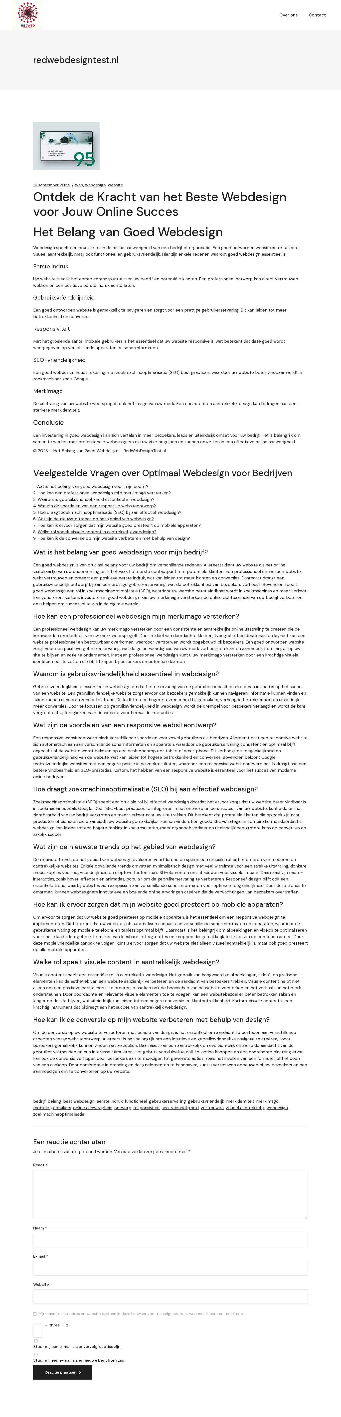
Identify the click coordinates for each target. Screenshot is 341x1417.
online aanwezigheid (92, 1107)
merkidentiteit (240, 1101)
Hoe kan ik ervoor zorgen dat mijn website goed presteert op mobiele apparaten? (119, 525)
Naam (40, 1228)
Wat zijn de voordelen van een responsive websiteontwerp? (97, 506)
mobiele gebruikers (52, 1107)
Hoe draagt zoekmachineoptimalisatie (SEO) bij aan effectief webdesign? (109, 512)
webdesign (95, 185)
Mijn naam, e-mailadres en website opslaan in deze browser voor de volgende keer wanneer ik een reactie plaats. (141, 1313)
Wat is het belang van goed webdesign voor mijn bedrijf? (92, 486)
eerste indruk (110, 1101)
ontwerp (122, 1107)
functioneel (136, 1101)
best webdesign (79, 1101)
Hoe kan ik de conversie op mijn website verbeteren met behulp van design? (113, 538)
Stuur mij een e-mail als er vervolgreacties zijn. (77, 1346)
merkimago (267, 1101)
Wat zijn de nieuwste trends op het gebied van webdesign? (95, 519)
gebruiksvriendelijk (206, 1101)
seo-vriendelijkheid (180, 1107)
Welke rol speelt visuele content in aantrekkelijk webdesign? (97, 532)
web (79, 185)
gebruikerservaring (167, 1101)
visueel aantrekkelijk (245, 1107)
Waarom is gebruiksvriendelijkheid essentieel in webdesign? (96, 499)
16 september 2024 (51, 185)
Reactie (40, 1165)
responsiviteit (146, 1107)
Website (41, 1284)
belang (54, 1101)
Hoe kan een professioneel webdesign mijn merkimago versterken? (104, 493)
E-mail (40, 1256)
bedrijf (39, 1101)
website (115, 185)
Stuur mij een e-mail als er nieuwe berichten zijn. (79, 1360)
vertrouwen (212, 1107)
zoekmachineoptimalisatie (58, 1114)
